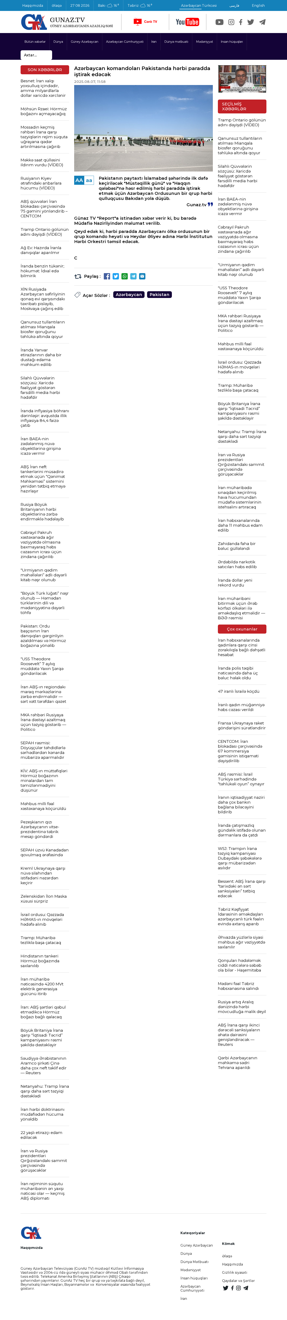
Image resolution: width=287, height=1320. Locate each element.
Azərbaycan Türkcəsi (199, 6)
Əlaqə (57, 6)
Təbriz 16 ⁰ (140, 6)
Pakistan (159, 294)
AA (79, 180)
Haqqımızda (32, 6)
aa (89, 180)
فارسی (234, 6)
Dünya (58, 42)
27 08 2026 (79, 6)
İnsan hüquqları (232, 42)
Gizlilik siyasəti (234, 1273)
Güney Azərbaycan (84, 42)
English (258, 6)
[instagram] (231, 22)
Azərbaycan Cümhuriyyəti (125, 42)
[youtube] (187, 22)
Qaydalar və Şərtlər (238, 1281)
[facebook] (240, 22)
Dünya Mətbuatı (194, 1262)
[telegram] (262, 22)
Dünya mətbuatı (176, 42)
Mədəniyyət (204, 42)
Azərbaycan (129, 294)
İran (154, 42)
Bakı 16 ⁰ (108, 6)
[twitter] (250, 22)
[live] (145, 22)
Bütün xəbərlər (35, 42)
